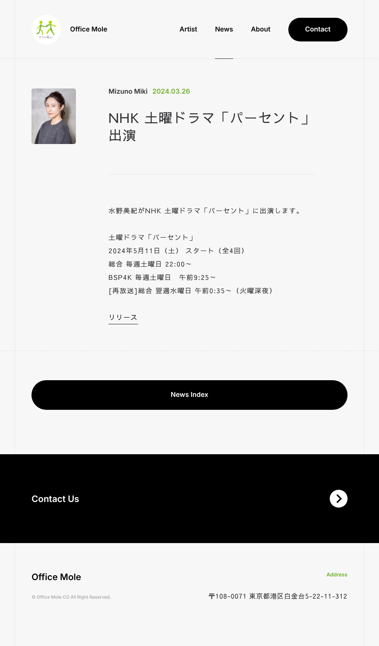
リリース (123, 317)
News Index (189, 395)
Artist (188, 29)
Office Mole (88, 29)
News (224, 29)
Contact (318, 29)
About (261, 29)
